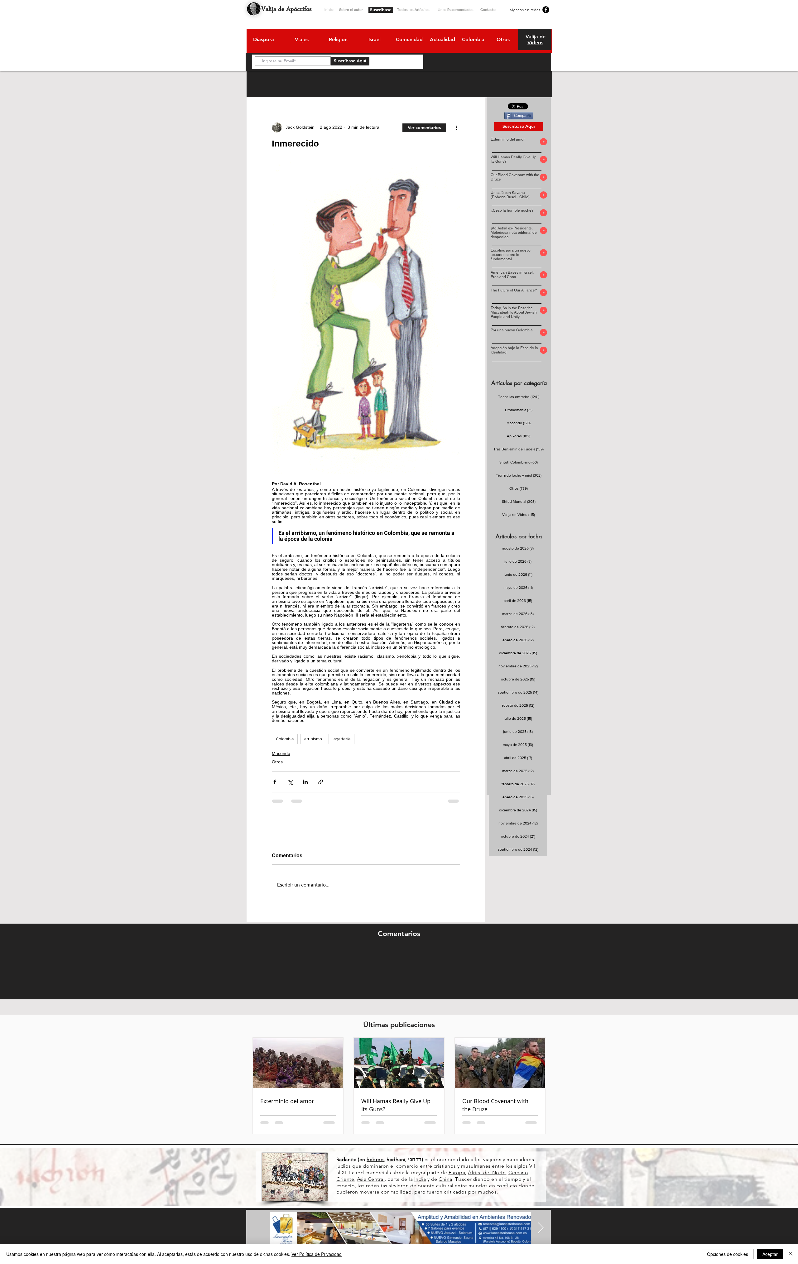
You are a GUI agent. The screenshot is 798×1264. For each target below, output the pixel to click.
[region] (263, 40)
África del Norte (487, 1172)
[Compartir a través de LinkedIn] (305, 782)
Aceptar (770, 1254)
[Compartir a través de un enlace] (321, 782)
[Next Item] (540, 1228)
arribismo (313, 738)
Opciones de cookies (727, 1254)
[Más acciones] (456, 127)
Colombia (285, 738)
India (420, 1179)
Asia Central (371, 1179)
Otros (277, 761)
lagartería (341, 738)
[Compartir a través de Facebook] (275, 782)
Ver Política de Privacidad (316, 1254)
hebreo (375, 1159)
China (445, 1179)
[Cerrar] (790, 1254)
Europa (457, 1172)
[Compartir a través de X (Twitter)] (290, 782)
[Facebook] (545, 9)
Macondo (281, 753)
